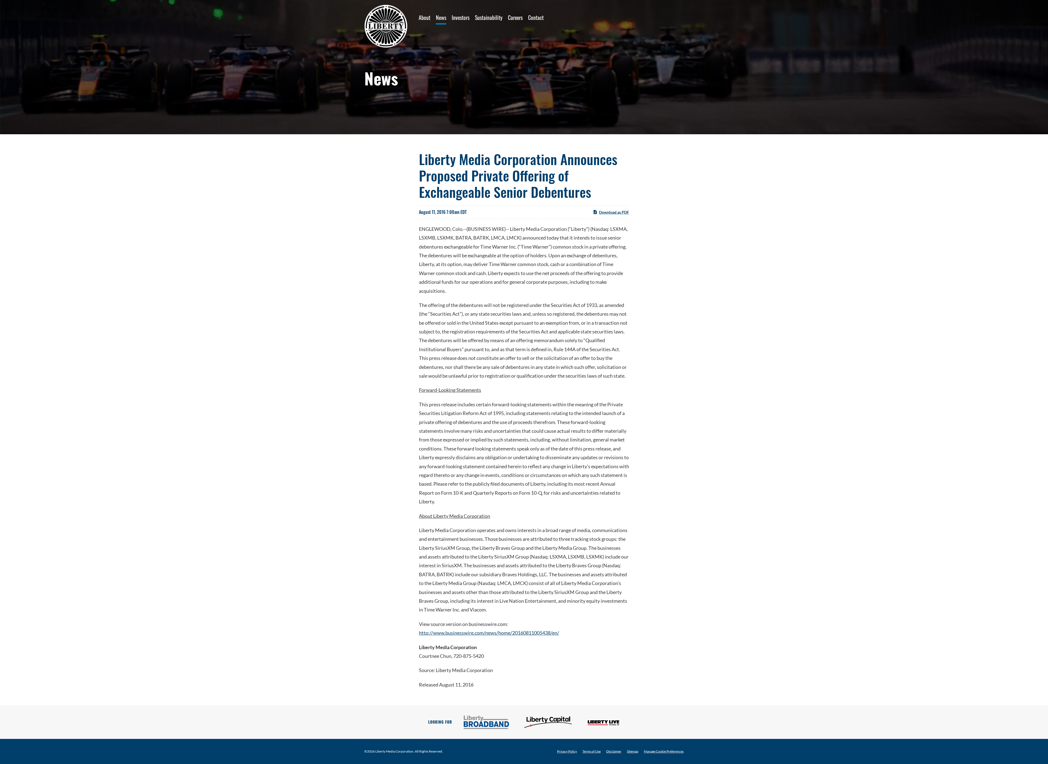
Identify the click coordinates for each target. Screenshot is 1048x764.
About (424, 17)
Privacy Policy (567, 751)
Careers (515, 17)
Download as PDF (614, 212)
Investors (460, 17)
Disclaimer (613, 751)
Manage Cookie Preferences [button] (664, 751)
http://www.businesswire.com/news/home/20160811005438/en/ (489, 633)
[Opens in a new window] (486, 722)
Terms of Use (591, 751)
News (441, 17)
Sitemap (632, 751)
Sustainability (488, 17)
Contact (536, 17)
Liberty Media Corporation (394, 751)
